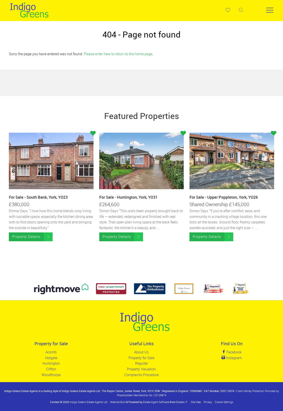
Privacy (208, 402)
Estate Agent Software (156, 402)
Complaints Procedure (141, 374)
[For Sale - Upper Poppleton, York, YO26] (231, 161)
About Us (141, 352)
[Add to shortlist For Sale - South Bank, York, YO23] (93, 133)
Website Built (118, 402)
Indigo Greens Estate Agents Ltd (88, 402)
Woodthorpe (51, 374)
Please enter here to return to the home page (118, 53)
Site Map (196, 402)
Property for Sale (141, 357)
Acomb (51, 352)
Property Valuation (141, 369)
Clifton (51, 369)
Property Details (26, 236)
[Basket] (227, 10)
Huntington (51, 363)
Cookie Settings (224, 402)
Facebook (234, 352)
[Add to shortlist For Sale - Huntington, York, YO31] (183, 133)
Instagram (233, 357)
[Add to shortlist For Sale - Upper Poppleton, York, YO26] (273, 133)
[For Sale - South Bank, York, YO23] (51, 161)
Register (141, 363)
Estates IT (181, 402)
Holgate (51, 357)
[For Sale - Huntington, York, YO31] (141, 161)
